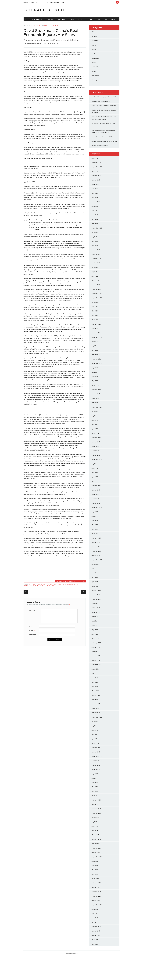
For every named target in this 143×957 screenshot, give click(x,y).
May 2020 (95, 311)
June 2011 (95, 730)
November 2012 (96, 656)
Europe (94, 49)
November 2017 (96, 398)
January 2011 (96, 752)
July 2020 (94, 306)
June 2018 (95, 376)
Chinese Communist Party (71, 584)
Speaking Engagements (57, 2)
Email (32, 630)
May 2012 (95, 682)
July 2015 (94, 516)
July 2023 (94, 210)
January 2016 (96, 490)
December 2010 (96, 756)
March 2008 (95, 878)
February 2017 (96, 437)
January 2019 (96, 354)
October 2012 (96, 660)
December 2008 (96, 848)
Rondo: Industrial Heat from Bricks (102, 137)
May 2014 (95, 577)
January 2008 (96, 887)
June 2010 (95, 782)
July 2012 (94, 673)
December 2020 (96, 289)
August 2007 (95, 909)
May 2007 (95, 922)
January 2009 (96, 843)
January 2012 (96, 699)
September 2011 (97, 717)
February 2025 (96, 175)
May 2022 (95, 241)
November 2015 (96, 499)
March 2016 (95, 481)
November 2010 (96, 760)
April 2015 (95, 529)
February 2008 (96, 883)
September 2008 (97, 857)
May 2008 (95, 870)
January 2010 (96, 804)
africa (93, 32)
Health (80, 19)
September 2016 (97, 459)
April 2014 (95, 581)
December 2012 (96, 651)
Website (32, 635)
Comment (33, 610)
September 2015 (97, 507)
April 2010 (95, 791)
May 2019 (95, 350)
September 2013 (97, 612)
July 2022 (94, 237)
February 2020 (96, 324)
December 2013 (96, 599)
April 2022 (95, 245)
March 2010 (95, 795)
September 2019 (97, 337)
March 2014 (95, 586)
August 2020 (95, 302)
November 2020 (96, 293)
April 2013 (95, 634)
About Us (38, 2)
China (43, 584)
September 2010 (97, 769)
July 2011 (94, 726)
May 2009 (95, 830)
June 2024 (95, 188)
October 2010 (96, 765)
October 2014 (96, 555)
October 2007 (96, 900)
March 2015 (95, 533)
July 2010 (94, 778)
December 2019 (96, 333)
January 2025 (96, 180)
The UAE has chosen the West (101, 101)
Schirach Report (44, 10)
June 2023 (95, 215)
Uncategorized (96, 80)
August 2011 (95, 721)
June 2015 (95, 520)
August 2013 (95, 616)
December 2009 (96, 809)
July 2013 (94, 621)
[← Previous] (26, 592)
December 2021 (96, 254)
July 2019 (94, 346)
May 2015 (95, 525)
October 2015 (96, 503)
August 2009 (95, 817)
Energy (71, 19)
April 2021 (95, 276)
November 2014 (96, 551)
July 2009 (94, 822)
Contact (45, 2)
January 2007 (96, 931)
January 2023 (96, 223)
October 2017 (96, 402)
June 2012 (95, 678)
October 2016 (96, 455)
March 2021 (95, 280)
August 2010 (95, 774)
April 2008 (95, 874)
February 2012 (96, 695)
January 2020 (96, 328)
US (26, 19)
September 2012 (97, 664)
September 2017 (97, 407)
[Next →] (83, 592)
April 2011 (95, 739)
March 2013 (95, 638)
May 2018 (95, 381)
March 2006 (95, 940)
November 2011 (96, 708)
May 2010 (95, 787)
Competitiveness (29, 585)
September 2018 (97, 363)
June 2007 (95, 918)
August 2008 (95, 861)
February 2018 (96, 389)
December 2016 (96, 446)
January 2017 (96, 442)
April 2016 (95, 477)
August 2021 (95, 267)
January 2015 (96, 542)
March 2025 (95, 171)
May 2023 (95, 219)
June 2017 (95, 420)
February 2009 (96, 839)
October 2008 (96, 852)
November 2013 (96, 603)
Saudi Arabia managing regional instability (104, 97)
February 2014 (96, 590)
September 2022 (97, 228)
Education (61, 19)
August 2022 (95, 232)
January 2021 (96, 285)
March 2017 (95, 433)
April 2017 (95, 429)
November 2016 (96, 450)
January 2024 (96, 202)
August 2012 (95, 669)
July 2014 (94, 568)
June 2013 (95, 625)
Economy (49, 19)
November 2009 (96, 813)
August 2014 (95, 564)
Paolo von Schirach (51, 25)
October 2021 (96, 263)
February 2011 (96, 747)
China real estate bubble (53, 584)
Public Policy (102, 19)
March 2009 (95, 835)
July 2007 (94, 913)
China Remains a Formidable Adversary (104, 105)
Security (114, 19)
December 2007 (96, 891)
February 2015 (96, 538)
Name (32, 626)
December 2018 (96, 359)
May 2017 (95, 424)
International (36, 19)
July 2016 (94, 464)
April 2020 (95, 315)
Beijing (38, 584)
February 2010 (96, 800)
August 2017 (95, 411)
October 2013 (96, 608)
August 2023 (95, 206)
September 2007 (97, 905)
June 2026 (95, 158)
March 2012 (95, 691)
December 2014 (96, 547)
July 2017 (94, 416)
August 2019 (95, 341)
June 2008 (95, 865)
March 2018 (95, 385)
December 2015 (96, 494)
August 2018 (95, 368)
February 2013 (96, 643)
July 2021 (94, 271)
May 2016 (95, 472)
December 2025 (96, 162)
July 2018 (94, 372)
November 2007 (96, 896)
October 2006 (96, 935)
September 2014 (97, 560)
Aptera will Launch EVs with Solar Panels (104, 141)
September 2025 (97, 167)
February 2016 (96, 485)
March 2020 (95, 319)
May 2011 (95, 734)
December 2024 (96, 184)
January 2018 (96, 394)
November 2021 (96, 258)
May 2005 (95, 944)
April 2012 (95, 686)
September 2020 (97, 298)
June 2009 (95, 826)
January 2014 (96, 595)
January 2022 (96, 250)
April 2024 (95, 197)
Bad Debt (32, 584)
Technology (95, 75)
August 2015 (95, 512)
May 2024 (95, 193)
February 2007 (96, 926)
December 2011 (96, 704)
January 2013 (96, 647)
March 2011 (95, 743)
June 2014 (95, 573)
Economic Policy (41, 585)
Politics (90, 19)
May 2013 (95, 629)
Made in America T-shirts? (100, 145)
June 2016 (95, 468)
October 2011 (96, 712)
